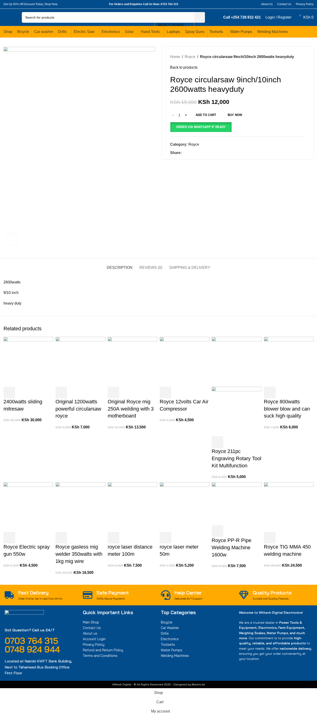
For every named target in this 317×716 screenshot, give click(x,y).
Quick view (22, 392)
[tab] (120, 265)
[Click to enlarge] (13, 239)
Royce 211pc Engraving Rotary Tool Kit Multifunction (236, 458)
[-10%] (132, 361)
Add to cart (206, 115)
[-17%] (132, 507)
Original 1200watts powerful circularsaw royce (78, 409)
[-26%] (184, 507)
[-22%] (80, 361)
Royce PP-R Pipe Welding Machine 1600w (231, 547)
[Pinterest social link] (243, 4)
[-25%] (184, 361)
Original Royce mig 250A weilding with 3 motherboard (131, 409)
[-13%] (289, 507)
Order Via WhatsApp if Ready (201, 127)
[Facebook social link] (232, 4)
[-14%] (28, 361)
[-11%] (80, 507)
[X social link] (237, 4)
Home (175, 57)
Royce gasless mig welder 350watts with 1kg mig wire (78, 554)
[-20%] (289, 361)
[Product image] (236, 411)
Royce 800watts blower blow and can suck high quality (287, 409)
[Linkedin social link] (248, 4)
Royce (190, 57)
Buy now (235, 115)
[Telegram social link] (253, 4)
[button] (201, 127)
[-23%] (236, 361)
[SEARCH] (199, 17)
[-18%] (28, 507)
